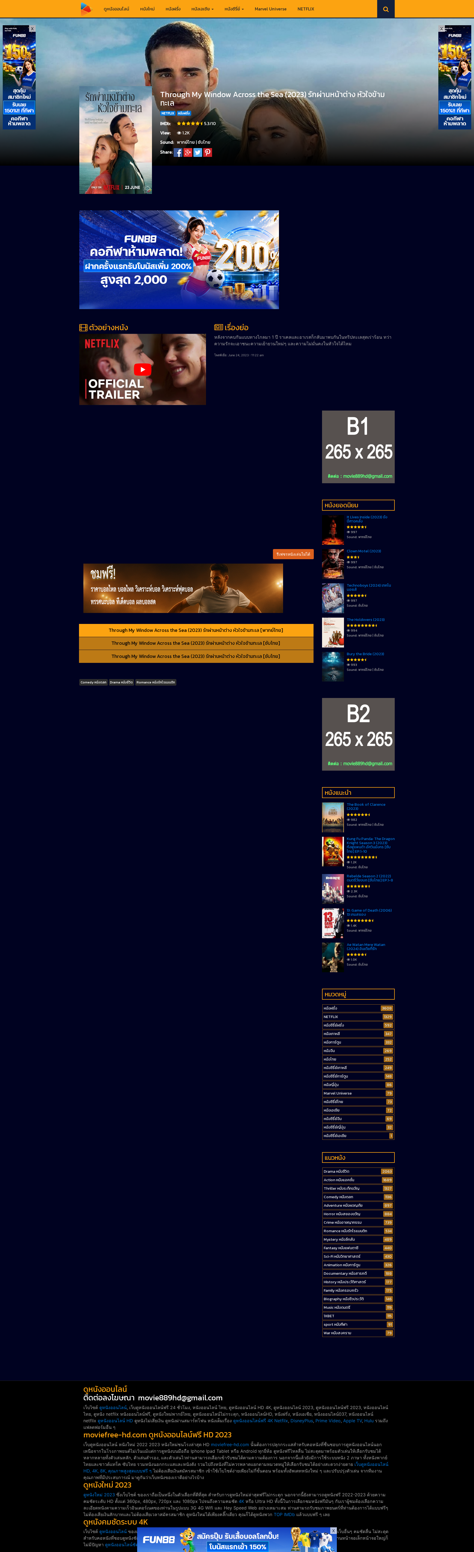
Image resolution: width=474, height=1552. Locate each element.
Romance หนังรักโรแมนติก (156, 682)
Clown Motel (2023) (364, 551)
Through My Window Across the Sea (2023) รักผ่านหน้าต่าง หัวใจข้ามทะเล (272, 99)
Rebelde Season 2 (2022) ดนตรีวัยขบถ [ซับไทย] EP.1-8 (370, 878)
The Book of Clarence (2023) (366, 807)
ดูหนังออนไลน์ (116, 8)
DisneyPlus (301, 1420)
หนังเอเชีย (201, 8)
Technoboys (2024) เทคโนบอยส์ (369, 587)
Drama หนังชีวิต (121, 682)
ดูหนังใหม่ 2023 (99, 1494)
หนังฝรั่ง (173, 8)
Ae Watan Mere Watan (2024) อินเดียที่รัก (366, 947)
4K (241, 1501)
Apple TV (352, 1420)
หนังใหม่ (147, 8)
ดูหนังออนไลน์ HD (115, 1420)
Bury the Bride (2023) (365, 654)
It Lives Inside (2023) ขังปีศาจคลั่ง (367, 519)
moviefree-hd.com (230, 1444)
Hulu (369, 1420)
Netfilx (281, 1420)
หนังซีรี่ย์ (233, 8)
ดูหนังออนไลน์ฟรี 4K (253, 1420)
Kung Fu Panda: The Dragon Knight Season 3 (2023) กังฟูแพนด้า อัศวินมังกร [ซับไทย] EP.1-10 (371, 845)
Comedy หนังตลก (93, 682)
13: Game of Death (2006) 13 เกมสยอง (369, 912)
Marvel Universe (271, 8)
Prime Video (328, 1420)
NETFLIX (306, 8)
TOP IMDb (284, 1514)
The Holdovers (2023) (366, 620)
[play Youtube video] (142, 369)
